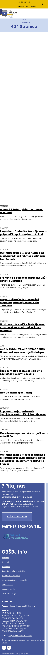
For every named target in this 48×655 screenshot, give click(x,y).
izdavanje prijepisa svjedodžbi (14, 580)
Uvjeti (27, 640)
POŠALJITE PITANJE (17, 516)
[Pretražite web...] (42, 4)
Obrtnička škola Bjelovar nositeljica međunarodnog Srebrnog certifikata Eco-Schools (22, 256)
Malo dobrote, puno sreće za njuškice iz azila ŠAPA (24, 434)
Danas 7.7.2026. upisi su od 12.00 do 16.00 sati (21, 211)
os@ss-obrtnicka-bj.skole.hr (28, 6)
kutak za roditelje (9, 593)
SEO (27, 654)
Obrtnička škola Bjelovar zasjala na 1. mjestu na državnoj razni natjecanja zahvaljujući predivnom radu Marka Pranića (22, 459)
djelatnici (5, 557)
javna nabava (7, 584)
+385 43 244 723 (25, 2)
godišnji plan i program (11, 575)
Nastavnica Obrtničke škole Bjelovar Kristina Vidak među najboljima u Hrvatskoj (22, 327)
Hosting (22, 654)
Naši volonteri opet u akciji (16, 392)
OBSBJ (24, 20)
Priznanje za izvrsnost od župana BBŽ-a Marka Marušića (23, 279)
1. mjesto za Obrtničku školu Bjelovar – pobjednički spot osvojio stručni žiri (23, 233)
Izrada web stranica (8, 654)
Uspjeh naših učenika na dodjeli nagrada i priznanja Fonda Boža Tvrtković (19, 302)
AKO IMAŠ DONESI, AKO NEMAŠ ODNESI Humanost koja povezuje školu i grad (22, 351)
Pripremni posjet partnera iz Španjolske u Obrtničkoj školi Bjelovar (23, 413)
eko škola (6, 566)
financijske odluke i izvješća (13, 571)
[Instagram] (9, 648)
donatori (5, 562)
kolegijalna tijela (8, 589)
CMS (17, 654)
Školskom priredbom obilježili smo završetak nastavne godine (21, 372)
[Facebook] (4, 648)
